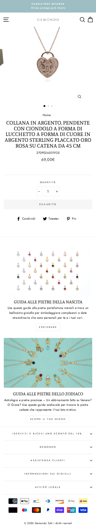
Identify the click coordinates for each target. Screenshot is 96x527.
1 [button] (45, 106)
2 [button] (49, 106)
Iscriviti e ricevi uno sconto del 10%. (48, 433)
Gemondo (48, 447)
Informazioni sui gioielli (48, 473)
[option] (48, 6)
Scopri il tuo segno (48, 419)
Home (47, 115)
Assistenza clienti (48, 460)
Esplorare (48, 327)
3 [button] (52, 106)
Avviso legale (48, 487)
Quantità (48, 182)
